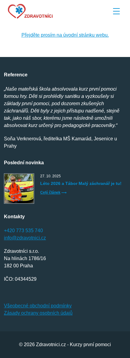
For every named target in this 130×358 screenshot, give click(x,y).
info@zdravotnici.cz (25, 237)
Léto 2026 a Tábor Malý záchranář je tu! (81, 183)
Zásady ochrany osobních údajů (38, 313)
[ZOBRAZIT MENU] (116, 11)
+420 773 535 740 (23, 230)
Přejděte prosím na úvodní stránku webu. (65, 35)
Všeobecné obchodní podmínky (38, 305)
